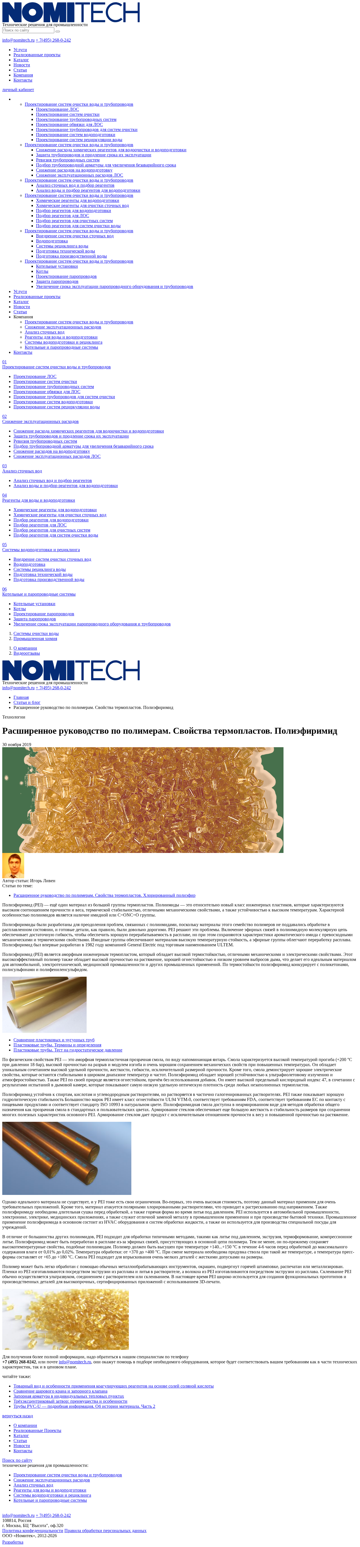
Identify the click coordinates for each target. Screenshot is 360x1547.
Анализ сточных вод (44, 332)
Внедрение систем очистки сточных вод (75, 235)
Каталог (21, 59)
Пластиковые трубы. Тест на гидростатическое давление (68, 1050)
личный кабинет (18, 89)
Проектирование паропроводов (66, 276)
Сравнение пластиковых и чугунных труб (54, 1039)
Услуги (20, 49)
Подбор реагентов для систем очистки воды (78, 225)
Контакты (23, 80)
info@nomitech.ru (18, 40)
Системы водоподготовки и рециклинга (63, 342)
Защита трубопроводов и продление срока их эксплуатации (93, 154)
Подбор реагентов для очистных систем (74, 220)
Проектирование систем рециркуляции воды (79, 139)
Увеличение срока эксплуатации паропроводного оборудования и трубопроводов (114, 286)
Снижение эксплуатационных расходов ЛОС (79, 175)
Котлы (42, 271)
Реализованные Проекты (37, 1430)
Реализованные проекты (37, 54)
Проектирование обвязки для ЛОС (69, 124)
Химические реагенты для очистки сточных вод (82, 205)
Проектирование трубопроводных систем (76, 119)
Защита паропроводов (57, 281)
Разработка (12, 1542)
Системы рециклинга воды (62, 246)
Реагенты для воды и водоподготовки (61, 337)
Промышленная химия (35, 638)
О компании (25, 648)
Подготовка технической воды (65, 251)
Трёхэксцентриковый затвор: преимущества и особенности (70, 1401)
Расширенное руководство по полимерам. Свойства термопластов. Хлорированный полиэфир (104, 895)
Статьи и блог (27, 702)
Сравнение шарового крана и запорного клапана (60, 1391)
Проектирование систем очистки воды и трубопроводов (79, 104)
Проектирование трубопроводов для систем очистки (87, 129)
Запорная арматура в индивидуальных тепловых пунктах (69, 1396)
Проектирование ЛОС (57, 109)
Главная (21, 697)
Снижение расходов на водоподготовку (74, 170)
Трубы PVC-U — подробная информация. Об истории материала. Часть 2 (84, 1406)
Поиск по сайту (17, 1460)
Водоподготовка (52, 240)
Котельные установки (57, 266)
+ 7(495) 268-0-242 (53, 40)
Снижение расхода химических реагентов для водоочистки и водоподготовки (111, 149)
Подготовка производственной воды (71, 256)
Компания (23, 75)
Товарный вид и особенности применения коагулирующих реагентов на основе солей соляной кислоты (114, 1386)
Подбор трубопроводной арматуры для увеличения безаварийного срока (106, 165)
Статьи (20, 69)
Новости (22, 64)
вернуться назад (17, 1415)
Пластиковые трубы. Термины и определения (57, 1044)
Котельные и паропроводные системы (61, 347)
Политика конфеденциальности (32, 1530)
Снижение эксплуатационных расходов (63, 327)
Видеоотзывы (27, 653)
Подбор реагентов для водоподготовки (73, 210)
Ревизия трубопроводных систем (68, 159)
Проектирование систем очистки (68, 114)
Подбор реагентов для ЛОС (62, 215)
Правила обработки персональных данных (105, 1530)
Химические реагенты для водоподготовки (77, 200)
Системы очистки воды (36, 633)
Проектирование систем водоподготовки (75, 134)
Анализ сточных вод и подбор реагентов (75, 185)
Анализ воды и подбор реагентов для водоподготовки (88, 190)
